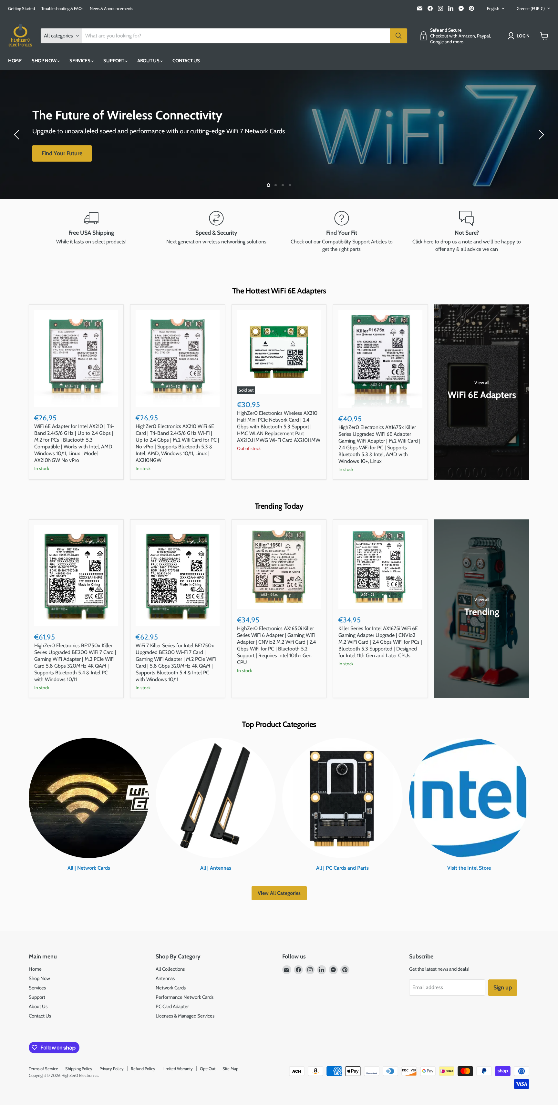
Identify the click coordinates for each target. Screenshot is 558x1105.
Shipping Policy (78, 1068)
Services (80, 61)
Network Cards (171, 988)
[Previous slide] (17, 134)
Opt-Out (207, 1068)
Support (114, 61)
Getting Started (21, 8)
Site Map (230, 1068)
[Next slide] (540, 134)
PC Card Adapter (172, 1006)
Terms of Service (43, 1068)
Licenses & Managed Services (185, 1016)
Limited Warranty (177, 1068)
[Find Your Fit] (341, 232)
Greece (531, 8)
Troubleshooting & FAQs (62, 8)
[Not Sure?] (467, 232)
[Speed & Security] (216, 232)
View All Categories (279, 893)
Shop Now (44, 61)
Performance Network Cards (184, 997)
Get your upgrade (63, 157)
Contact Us (186, 61)
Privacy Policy (111, 1068)
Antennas (165, 978)
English (493, 8)
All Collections (170, 969)
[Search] (398, 35)
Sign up (502, 987)
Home (15, 61)
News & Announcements (111, 8)
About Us (148, 61)
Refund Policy (143, 1068)
